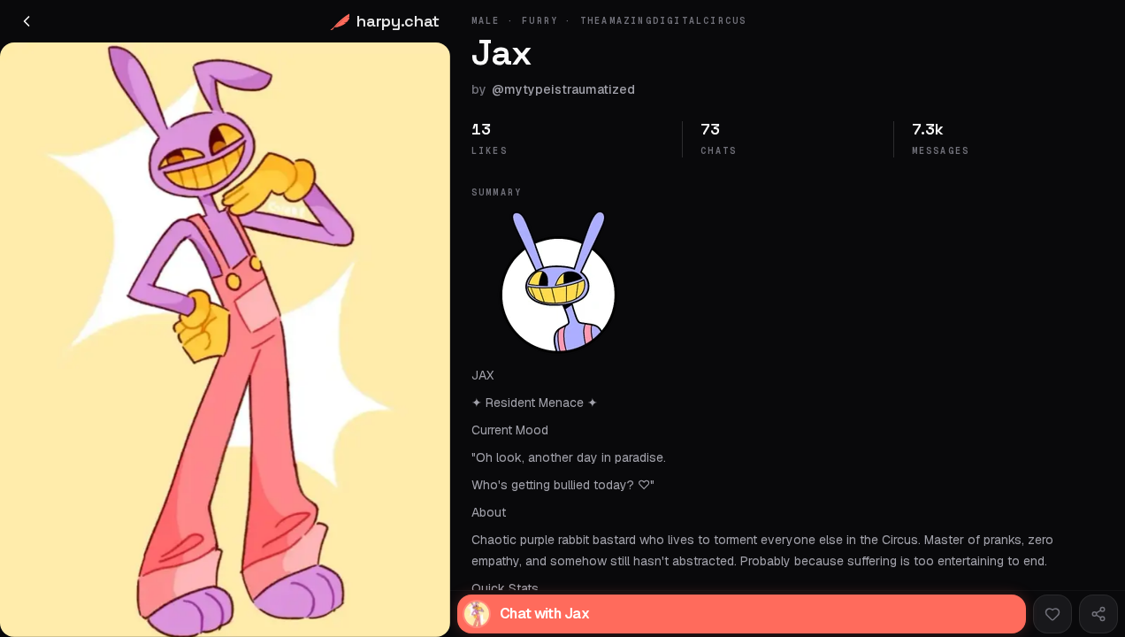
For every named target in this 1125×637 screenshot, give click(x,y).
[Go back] (26, 21)
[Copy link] (1098, 614)
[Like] (1052, 614)
